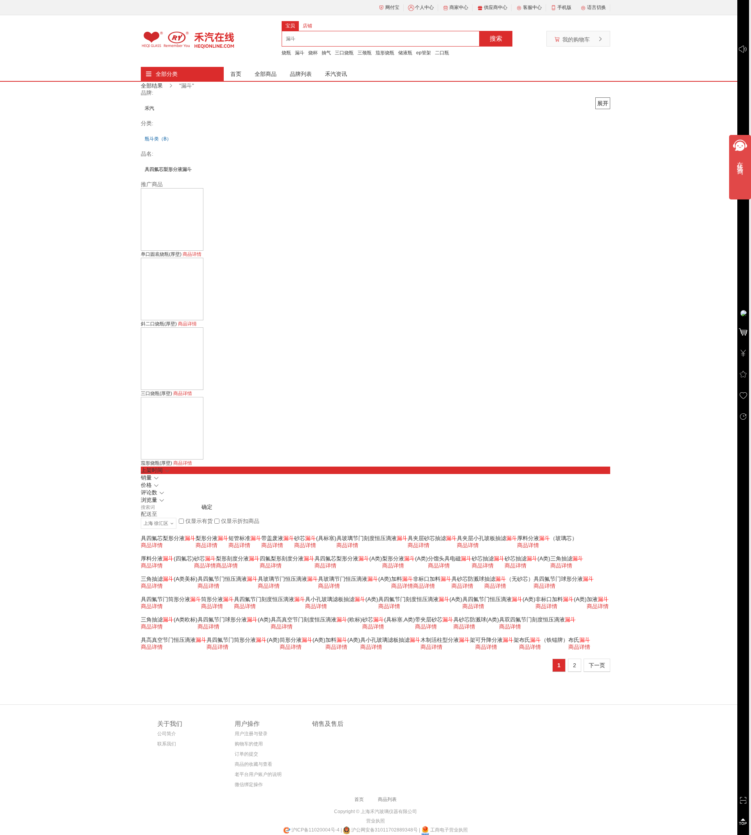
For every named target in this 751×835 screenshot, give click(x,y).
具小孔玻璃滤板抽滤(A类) (341, 599)
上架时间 (152, 470)
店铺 (307, 26)
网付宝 (392, 7)
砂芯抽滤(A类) (527, 558)
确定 (206, 507)
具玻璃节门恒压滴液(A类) (354, 579)
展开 (602, 103)
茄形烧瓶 (385, 53)
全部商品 (266, 74)
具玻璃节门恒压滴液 (288, 579)
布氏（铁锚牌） (543, 640)
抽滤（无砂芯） (509, 579)
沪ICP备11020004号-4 (315, 830)
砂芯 (205, 558)
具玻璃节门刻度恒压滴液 (372, 538)
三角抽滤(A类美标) (169, 579)
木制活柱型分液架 (447, 640)
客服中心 (532, 7)
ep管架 (423, 53)
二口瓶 (442, 53)
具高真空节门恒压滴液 (174, 640)
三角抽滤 (566, 558)
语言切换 (596, 7)
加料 (402, 579)
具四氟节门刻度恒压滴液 (269, 599)
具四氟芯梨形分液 (168, 538)
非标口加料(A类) (561, 599)
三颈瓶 (365, 53)
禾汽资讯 (336, 74)
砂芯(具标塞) (315, 538)
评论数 (150, 492)
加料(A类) (342, 640)
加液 (598, 599)
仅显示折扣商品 (240, 521)
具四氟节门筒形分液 (171, 599)
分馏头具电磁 (450, 558)
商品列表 (387, 799)
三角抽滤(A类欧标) (169, 619)
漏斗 (299, 53)
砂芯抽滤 (488, 558)
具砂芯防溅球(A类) (476, 619)
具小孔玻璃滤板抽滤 (390, 640)
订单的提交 (246, 754)
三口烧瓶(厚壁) (157, 393)
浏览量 (150, 500)
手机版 (564, 7)
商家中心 (458, 7)
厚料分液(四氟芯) (167, 558)
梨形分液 (212, 538)
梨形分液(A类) (405, 558)
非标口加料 (432, 579)
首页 (235, 74)
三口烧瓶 (344, 53)
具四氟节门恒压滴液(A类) (498, 599)
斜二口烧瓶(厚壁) (159, 324)
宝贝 (290, 26)
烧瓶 (286, 53)
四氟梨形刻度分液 (287, 558)
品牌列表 (301, 74)
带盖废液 (277, 538)
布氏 (579, 640)
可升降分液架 (497, 640)
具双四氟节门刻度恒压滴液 (537, 619)
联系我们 (166, 744)
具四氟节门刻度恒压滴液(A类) (420, 599)
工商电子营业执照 (448, 830)
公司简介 (166, 733)
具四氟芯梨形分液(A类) (348, 558)
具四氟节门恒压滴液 (228, 579)
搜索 (496, 38)
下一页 (597, 665)
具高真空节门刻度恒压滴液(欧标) (316, 619)
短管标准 (244, 538)
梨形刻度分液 (238, 558)
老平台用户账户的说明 (258, 774)
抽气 (326, 53)
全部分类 (167, 74)
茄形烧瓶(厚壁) (157, 463)
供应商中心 (495, 7)
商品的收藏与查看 (253, 764)
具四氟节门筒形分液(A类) (243, 640)
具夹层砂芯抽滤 (432, 538)
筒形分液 (217, 599)
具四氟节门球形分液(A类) (234, 619)
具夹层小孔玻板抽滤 (487, 538)
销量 (147, 477)
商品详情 (192, 254)
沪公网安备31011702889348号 (384, 830)
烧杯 (313, 53)
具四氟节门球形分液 (564, 579)
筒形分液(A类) (302, 640)
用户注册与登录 (251, 733)
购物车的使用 (249, 744)
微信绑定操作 (249, 784)
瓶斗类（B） (158, 139)
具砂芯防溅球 (467, 579)
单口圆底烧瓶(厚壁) (162, 254)
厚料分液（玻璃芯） (547, 538)
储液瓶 (405, 53)
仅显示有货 (199, 521)
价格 (147, 485)
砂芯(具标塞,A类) (388, 619)
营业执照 (375, 821)
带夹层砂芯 (434, 619)
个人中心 (424, 7)
